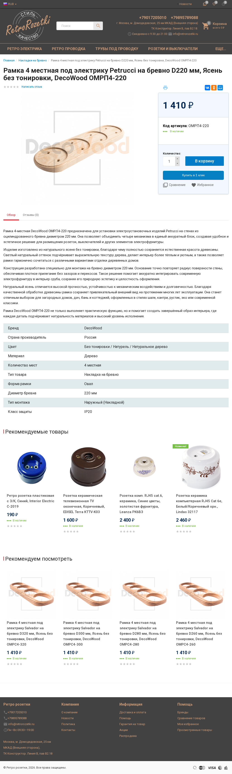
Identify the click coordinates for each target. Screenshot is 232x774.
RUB (11, 4)
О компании (69, 712)
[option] (31, 490)
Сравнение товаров (191, 718)
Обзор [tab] (11, 215)
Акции (123, 730)
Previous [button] (4, 497)
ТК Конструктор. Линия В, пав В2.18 (27, 753)
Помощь (125, 718)
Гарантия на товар (132, 724)
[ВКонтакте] (207, 87)
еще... (220, 49)
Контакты (68, 730)
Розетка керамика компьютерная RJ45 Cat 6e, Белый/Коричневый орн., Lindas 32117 (199, 504)
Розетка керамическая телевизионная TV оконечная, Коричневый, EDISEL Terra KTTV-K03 (84, 504)
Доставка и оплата (132, 712)
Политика (68, 724)
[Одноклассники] (214, 87)
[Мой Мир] (220, 87)
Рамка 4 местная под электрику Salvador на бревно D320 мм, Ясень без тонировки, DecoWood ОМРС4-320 (30, 633)
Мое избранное (188, 724)
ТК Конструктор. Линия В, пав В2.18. (174, 28)
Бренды (182, 712)
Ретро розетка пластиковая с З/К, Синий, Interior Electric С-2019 (30, 501)
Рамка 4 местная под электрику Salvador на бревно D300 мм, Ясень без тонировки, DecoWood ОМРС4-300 (86, 633)
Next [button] (227, 497)
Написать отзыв (32, 86)
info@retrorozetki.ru (185, 34)
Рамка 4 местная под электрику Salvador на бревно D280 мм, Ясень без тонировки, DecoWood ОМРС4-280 (143, 633)
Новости (185, 4)
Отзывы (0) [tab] (31, 215)
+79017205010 (153, 17)
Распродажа (128, 736)
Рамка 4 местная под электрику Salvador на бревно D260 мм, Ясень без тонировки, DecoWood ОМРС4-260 (199, 633)
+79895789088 (184, 17)
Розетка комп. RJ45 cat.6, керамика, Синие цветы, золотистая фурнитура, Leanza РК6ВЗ (141, 504)
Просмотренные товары (194, 730)
